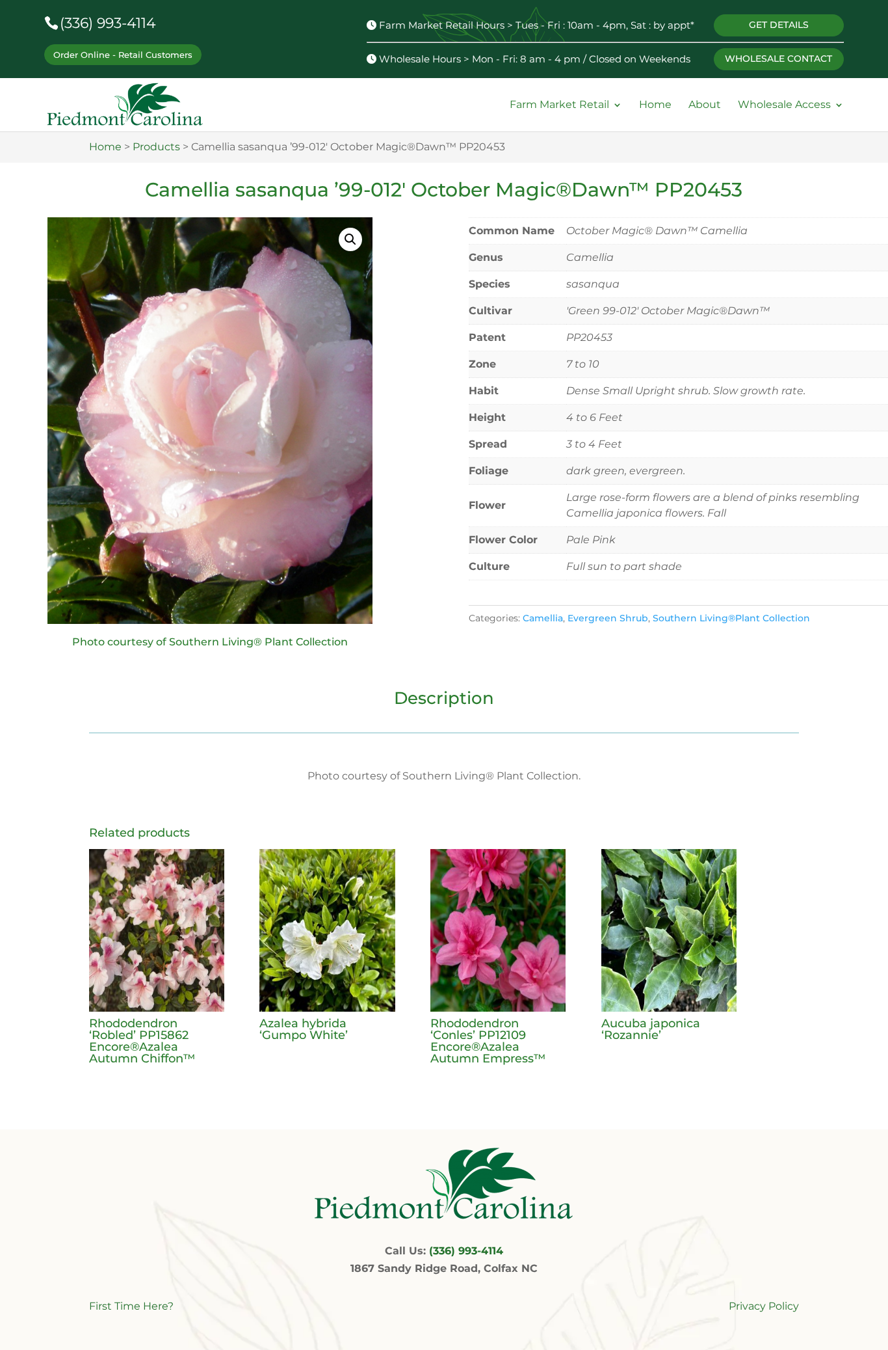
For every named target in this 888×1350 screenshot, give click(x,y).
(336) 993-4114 (108, 23)
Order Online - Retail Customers (122, 54)
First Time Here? (131, 1306)
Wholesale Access (784, 105)
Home (655, 105)
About (704, 105)
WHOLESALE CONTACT (778, 58)
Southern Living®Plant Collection (731, 618)
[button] (350, 239)
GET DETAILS (779, 25)
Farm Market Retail (559, 105)
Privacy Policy (764, 1306)
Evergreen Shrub (608, 618)
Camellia (543, 618)
